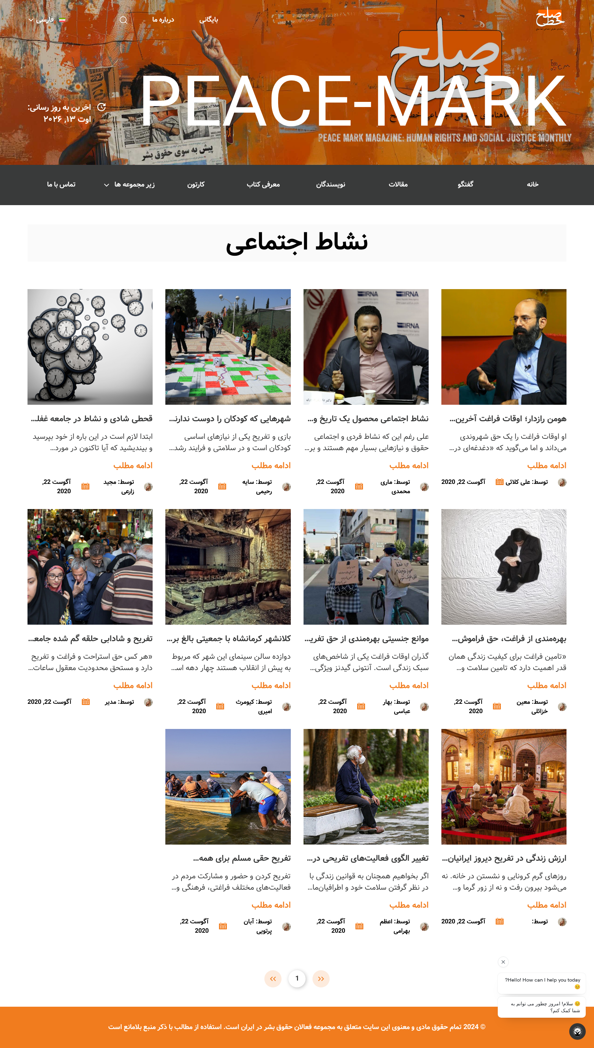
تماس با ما (61, 184)
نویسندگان (330, 184)
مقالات (398, 184)
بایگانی (208, 19)
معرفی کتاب (263, 184)
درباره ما (163, 19)
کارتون (196, 184)
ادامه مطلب (546, 466)
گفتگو (465, 184)
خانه (533, 184)
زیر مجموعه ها (134, 184)
